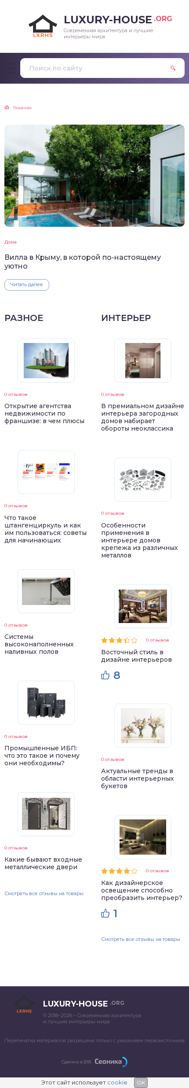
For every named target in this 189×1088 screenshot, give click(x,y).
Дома (10, 242)
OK (141, 1082)
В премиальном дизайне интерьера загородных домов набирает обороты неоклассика (142, 417)
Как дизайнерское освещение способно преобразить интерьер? (141, 890)
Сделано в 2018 (76, 1061)
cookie (117, 1082)
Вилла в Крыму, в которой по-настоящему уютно (82, 261)
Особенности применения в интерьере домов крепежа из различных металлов (139, 540)
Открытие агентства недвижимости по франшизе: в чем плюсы (44, 413)
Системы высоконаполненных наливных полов (39, 644)
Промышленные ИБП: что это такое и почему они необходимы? (42, 755)
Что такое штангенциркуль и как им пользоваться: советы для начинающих (45, 529)
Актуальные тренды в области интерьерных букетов (137, 778)
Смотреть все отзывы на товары (44, 893)
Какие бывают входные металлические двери (43, 863)
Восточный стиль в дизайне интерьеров (136, 656)
